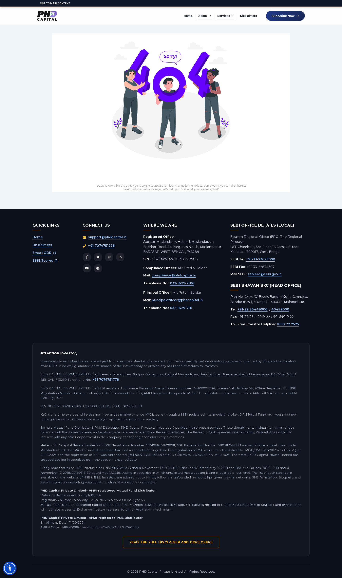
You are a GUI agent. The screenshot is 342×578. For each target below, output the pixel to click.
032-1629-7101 (182, 308)
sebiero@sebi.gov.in (265, 274)
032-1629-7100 (182, 283)
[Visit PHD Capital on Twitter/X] (98, 257)
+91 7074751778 (101, 246)
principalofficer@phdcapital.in (177, 300)
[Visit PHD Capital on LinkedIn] (120, 257)
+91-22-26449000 (253, 309)
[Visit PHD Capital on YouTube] (87, 268)
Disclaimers (42, 245)
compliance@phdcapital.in (174, 275)
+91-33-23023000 (260, 259)
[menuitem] (188, 16)
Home (37, 237)
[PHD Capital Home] (47, 16)
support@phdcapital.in (107, 237)
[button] (285, 16)
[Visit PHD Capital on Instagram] (109, 257)
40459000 (280, 309)
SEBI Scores (43, 260)
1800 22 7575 (288, 324)
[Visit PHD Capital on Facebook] (87, 257)
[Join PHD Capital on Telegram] (98, 268)
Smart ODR (42, 253)
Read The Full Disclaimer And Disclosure (171, 542)
